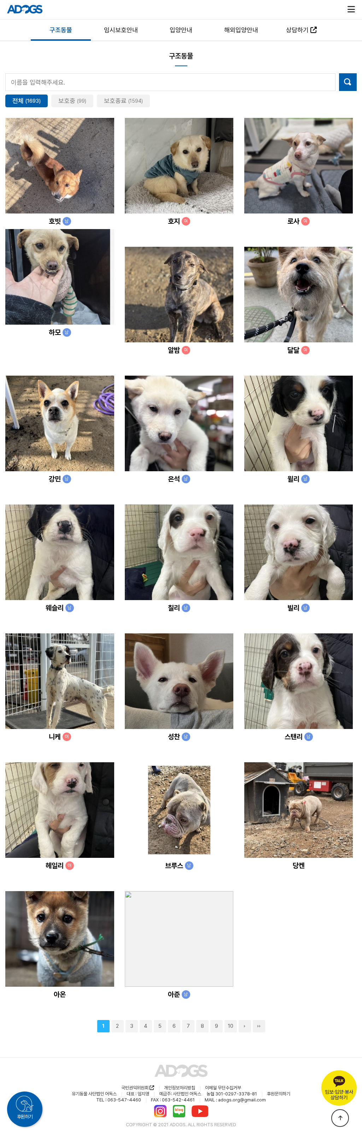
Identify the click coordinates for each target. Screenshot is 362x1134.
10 (230, 1026)
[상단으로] (340, 1118)
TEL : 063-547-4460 (118, 1099)
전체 (26, 100)
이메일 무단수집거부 (223, 1087)
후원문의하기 (278, 1093)
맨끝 (259, 1026)
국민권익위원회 (135, 1087)
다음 (245, 1026)
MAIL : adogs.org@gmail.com (235, 1099)
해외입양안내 (241, 30)
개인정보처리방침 (179, 1087)
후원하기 (25, 1116)
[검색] (348, 82)
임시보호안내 (121, 30)
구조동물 (60, 30)
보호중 (72, 100)
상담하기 (298, 30)
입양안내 (181, 30)
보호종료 (123, 100)
